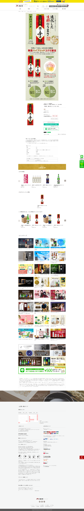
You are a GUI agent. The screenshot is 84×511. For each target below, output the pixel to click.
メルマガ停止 (52, 505)
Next (65, 181)
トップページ (32, 505)
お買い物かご (33, 506)
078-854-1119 (22, 434)
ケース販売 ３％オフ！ (23, 11)
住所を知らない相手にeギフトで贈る (51, 124)
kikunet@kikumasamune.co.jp (23, 431)
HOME (19, 11)
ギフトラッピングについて (51, 122)
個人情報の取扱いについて (49, 506)
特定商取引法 (42, 506)
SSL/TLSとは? (37, 490)
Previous (19, 181)
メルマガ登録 (47, 505)
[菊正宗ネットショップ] (22, 6)
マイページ (36, 505)
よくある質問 (42, 505)
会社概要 (37, 506)
